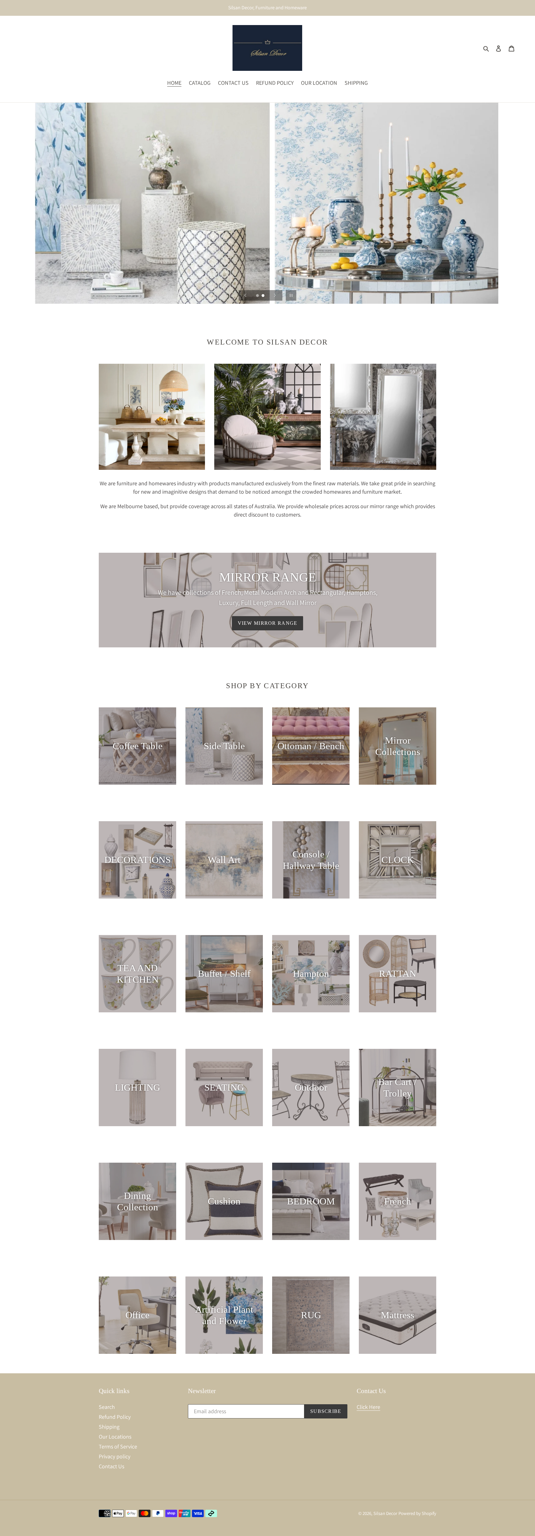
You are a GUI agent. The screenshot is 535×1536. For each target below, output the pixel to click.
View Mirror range (268, 623)
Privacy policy (114, 1456)
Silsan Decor (385, 1513)
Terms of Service (118, 1446)
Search (107, 1406)
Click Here (368, 1406)
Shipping (109, 1426)
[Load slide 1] (258, 296)
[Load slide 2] (263, 296)
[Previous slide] (245, 295)
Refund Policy (115, 1416)
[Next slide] (275, 295)
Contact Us (111, 1466)
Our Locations (115, 1436)
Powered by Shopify (417, 1513)
